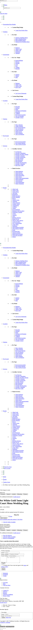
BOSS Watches (16, 197)
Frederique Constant (17, 212)
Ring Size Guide (19, 165)
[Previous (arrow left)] (0, 629)
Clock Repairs (18, 181)
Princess (17, 62)
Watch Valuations (19, 183)
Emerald (17, 63)
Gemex (14, 213)
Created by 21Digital (5, 622)
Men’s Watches (19, 124)
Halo (16, 77)
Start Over (8, 617)
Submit (3, 569)
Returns (5, 593)
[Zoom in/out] (0, 628)
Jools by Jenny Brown (17, 220)
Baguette (17, 68)
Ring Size (16, 514)
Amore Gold (15, 190)
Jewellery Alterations (20, 153)
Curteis (14, 208)
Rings (16, 109)
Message (3, 562)
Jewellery (5, 100)
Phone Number (5, 554)
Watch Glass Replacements (21, 178)
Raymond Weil (16, 231)
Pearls (13, 230)
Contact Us (6, 590)
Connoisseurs (15, 205)
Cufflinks (17, 113)
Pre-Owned (6, 135)
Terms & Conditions (8, 594)
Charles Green (15, 200)
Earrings (17, 108)
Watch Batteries (19, 171)
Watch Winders (19, 133)
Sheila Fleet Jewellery (17, 234)
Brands (5, 187)
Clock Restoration (19, 182)
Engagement (6, 54)
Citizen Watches (16, 202)
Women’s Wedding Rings (21, 37)
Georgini (14, 215)
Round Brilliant (19, 60)
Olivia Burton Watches (17, 228)
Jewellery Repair (19, 158)
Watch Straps (18, 176)
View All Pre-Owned (20, 144)
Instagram (5, 573)
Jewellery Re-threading (21, 162)
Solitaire (17, 74)
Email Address (5, 555)
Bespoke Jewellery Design (21, 154)
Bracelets (17, 106)
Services (5, 145)
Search (1, 0)
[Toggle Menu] (0, 22)
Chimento (14, 201)
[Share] (3, 628)
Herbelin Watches (16, 217)
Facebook (5, 574)
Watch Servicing (19, 174)
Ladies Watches (19, 126)
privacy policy (4, 566)
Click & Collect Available (9, 522)
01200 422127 (16, 496)
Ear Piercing (18, 151)
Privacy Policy (6, 596)
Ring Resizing (18, 161)
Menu (5, 5)
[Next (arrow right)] (2, 629)
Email (3, 616)
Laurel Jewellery (16, 222)
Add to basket (4, 518)
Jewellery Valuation (20, 164)
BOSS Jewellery (16, 196)
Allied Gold (15, 189)
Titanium (17, 53)
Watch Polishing (19, 179)
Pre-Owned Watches (20, 127)
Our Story (5, 582)
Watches (5, 119)
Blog (4, 584)
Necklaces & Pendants (20, 110)
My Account (7, 468)
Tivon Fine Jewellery (17, 235)
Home (4, 476)
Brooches (17, 112)
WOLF (14, 237)
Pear (16, 66)
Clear (11, 516)
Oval (16, 64)
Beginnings (15, 194)
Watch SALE (18, 131)
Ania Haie (14, 193)
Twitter (5, 575)
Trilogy (17, 76)
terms (25, 565)
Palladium (17, 52)
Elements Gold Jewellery (18, 211)
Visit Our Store (3, 13)
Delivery (5, 591)
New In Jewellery (19, 116)
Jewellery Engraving (20, 157)
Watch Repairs (18, 172)
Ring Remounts (19, 160)
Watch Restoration (19, 175)
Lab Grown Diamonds (20, 93)
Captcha (3, 568)
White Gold (18, 50)
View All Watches (19, 134)
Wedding (5, 31)
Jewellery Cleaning (20, 155)
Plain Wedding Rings (20, 40)
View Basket (2, 626)
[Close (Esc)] (5, 628)
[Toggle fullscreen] (2, 628)
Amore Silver (15, 191)
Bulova (14, 198)
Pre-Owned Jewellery (20, 114)
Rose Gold (18, 87)
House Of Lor (15, 219)
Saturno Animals (16, 232)
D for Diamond (16, 209)
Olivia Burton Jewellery (18, 227)
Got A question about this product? (11, 519)
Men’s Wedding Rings (20, 39)
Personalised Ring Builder (9, 24)
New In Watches (19, 129)
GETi (13, 216)
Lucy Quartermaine (17, 223)
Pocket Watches (19, 130)
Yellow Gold (18, 49)
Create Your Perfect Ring (21, 30)
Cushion (17, 67)
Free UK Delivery (7, 535)
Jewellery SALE (19, 117)
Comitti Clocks (16, 204)
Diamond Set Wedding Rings (22, 41)
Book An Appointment (8, 538)
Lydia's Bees (15, 224)
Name (3, 552)
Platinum (17, 47)
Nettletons (14, 226)
